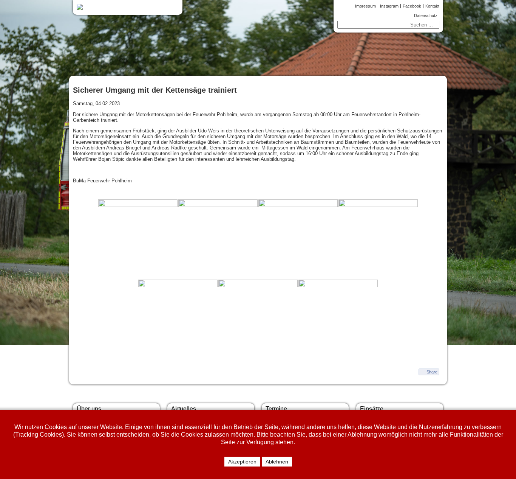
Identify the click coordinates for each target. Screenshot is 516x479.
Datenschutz (425, 15)
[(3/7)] (298, 239)
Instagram (389, 6)
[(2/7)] (218, 239)
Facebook (412, 6)
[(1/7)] (138, 239)
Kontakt (432, 6)
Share (431, 372)
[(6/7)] (258, 319)
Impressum (365, 6)
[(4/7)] (378, 239)
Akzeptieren (242, 462)
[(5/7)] (178, 319)
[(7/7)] (338, 319)
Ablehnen (277, 462)
